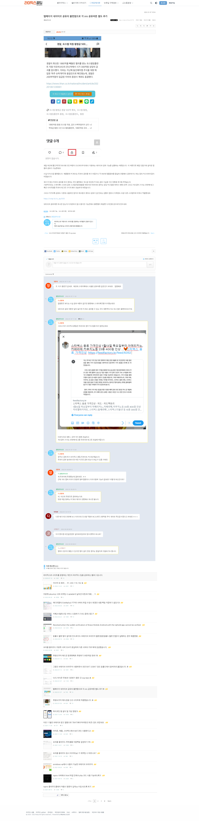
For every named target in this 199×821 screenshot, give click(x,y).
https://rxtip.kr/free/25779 (126, 20)
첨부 (81, 319)
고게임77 (56, 529)
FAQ (68, 812)
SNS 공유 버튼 (62, 211)
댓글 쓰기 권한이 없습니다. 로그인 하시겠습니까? (68, 263)
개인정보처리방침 (60, 812)
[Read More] (99, 586)
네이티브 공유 (71, 211)
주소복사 (114, 20)
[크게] (140, 25)
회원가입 (172, 3)
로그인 (163, 3)
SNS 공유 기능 (53, 211)
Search (58, 795)
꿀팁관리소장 (47, 20)
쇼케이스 (74, 812)
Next (109, 801)
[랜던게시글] (150, 25)
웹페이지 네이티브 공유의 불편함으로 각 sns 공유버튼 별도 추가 (75, 16)
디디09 (56, 512)
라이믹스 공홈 (30, 812)
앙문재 (56, 281)
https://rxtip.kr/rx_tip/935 (54, 199)
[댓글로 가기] (147, 25)
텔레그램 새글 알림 (84, 812)
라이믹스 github (41, 812)
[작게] (144, 25)
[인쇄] (153, 25)
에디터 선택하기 (149, 259)
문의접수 (50, 812)
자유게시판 (50, 566)
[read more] (99, 576)
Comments (49, 274)
